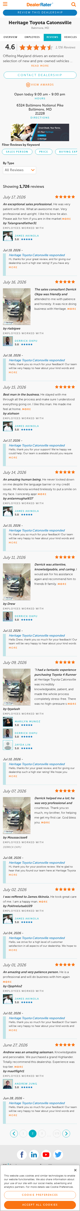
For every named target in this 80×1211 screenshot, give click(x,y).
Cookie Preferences (40, 1195)
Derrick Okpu (26, 341)
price (43, 152)
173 (57, 1133)
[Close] (75, 1170)
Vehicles (70, 37)
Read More (40, 66)
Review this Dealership (40, 12)
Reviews (52, 37)
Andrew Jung (26, 1084)
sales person (17, 152)
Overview (10, 37)
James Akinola (27, 236)
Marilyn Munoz (28, 721)
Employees (32, 37)
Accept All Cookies (40, 1205)
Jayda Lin (23, 745)
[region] (40, 1188)
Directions (40, 118)
